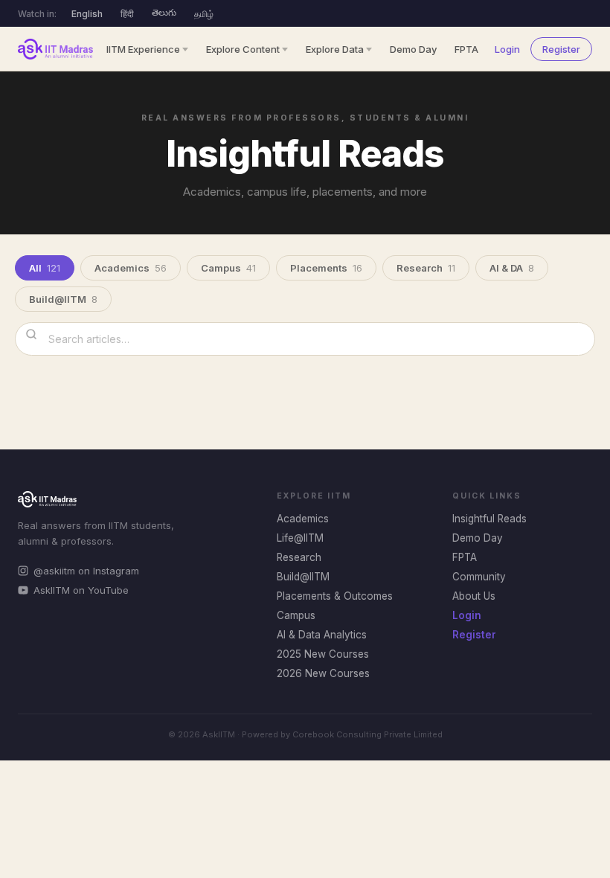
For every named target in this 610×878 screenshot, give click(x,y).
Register (561, 49)
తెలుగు (164, 12)
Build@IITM (63, 299)
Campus (228, 268)
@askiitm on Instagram (86, 571)
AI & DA (511, 268)
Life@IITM (300, 538)
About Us (473, 596)
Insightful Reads (489, 519)
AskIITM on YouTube (81, 590)
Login (507, 49)
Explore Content (243, 49)
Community (479, 577)
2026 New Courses (323, 673)
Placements (326, 268)
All (44, 268)
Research (425, 268)
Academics (130, 268)
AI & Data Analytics (322, 635)
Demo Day (413, 49)
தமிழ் (204, 13)
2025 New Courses (323, 654)
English (87, 13)
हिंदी (127, 13)
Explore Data (335, 49)
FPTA (466, 49)
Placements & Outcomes (335, 596)
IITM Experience (143, 49)
